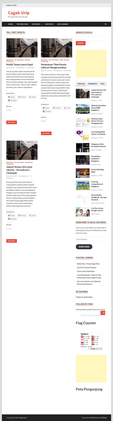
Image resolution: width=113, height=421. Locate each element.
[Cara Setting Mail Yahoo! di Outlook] (83, 132)
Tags (102, 84)
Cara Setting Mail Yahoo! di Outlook (98, 133)
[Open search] (105, 24)
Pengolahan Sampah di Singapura (95, 158)
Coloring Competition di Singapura (97, 184)
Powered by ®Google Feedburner (93, 315)
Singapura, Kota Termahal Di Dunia (98, 145)
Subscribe (84, 247)
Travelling (10, 61)
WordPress (94, 418)
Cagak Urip (18, 12)
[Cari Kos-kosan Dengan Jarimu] (83, 208)
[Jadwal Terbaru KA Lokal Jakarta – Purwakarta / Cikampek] (22, 150)
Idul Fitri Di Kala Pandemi (86, 267)
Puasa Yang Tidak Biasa (86, 271)
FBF (82, 315)
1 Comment (30, 67)
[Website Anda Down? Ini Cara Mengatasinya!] (83, 119)
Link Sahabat (62, 24)
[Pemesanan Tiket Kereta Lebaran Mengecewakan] (56, 48)
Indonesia (9, 60)
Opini (61, 60)
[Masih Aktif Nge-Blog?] (83, 170)
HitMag (103, 418)
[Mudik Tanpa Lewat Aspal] (22, 48)
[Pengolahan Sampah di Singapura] (83, 156)
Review (27, 60)
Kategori (36, 24)
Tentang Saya (22, 24)
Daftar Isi (49, 24)
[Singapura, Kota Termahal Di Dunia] (83, 144)
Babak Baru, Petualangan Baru (88, 264)
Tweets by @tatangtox (84, 297)
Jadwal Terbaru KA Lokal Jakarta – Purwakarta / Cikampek (19, 169)
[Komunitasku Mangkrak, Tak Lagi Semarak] (83, 195)
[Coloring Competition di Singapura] (83, 182)
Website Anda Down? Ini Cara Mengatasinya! (97, 121)
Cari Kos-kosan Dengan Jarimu (97, 209)
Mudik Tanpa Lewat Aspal (19, 64)
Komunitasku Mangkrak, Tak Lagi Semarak (98, 197)
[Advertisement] (91, 63)
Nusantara (28, 162)
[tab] (81, 84)
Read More (10, 122)
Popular (81, 84)
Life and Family (19, 60)
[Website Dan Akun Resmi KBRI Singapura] (83, 106)
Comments (92, 84)
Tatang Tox (21, 67)
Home (10, 24)
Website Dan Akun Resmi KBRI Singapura (98, 107)
